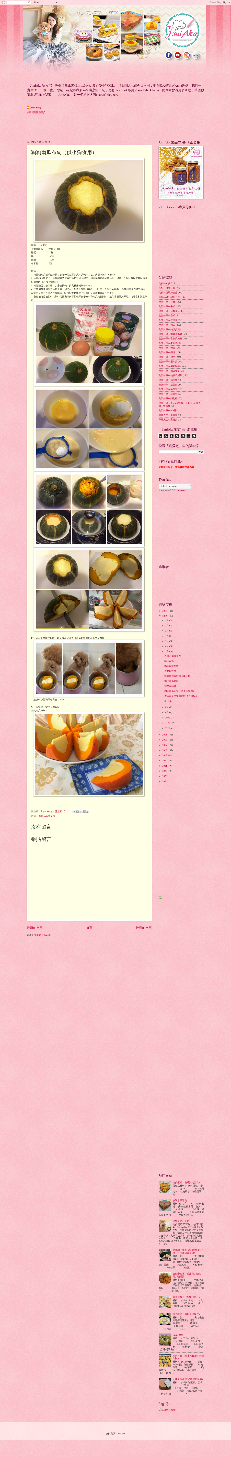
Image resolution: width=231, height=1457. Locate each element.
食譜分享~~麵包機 (168, 398)
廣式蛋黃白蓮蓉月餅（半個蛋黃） (182, 695)
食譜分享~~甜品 (167, 356)
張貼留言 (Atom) (42, 934)
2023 (165, 776)
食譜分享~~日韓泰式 (169, 310)
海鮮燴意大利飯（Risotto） (178, 675)
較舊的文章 (144, 927)
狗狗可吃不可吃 (181, 1221)
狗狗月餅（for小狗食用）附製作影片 (188, 1357)
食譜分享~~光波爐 (168, 320)
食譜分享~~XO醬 (167, 410)
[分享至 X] (80, 811)
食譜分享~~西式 (167, 324)
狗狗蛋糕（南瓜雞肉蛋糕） (187, 1182)
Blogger (121, 1433)
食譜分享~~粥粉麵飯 (169, 366)
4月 (167, 635)
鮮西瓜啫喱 (170, 685)
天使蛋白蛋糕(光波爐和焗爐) (188, 1379)
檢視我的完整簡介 (36, 112)
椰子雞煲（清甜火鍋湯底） (187, 1314)
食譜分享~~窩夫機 (168, 379)
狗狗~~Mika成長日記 (169, 297)
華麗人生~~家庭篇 (168, 419)
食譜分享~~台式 (167, 315)
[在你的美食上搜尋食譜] (167, 1409)
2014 (165, 615)
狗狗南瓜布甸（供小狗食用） (179, 690)
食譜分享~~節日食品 (169, 370)
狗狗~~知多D (165, 283)
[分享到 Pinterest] (87, 811)
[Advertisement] (88, 126)
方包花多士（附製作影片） (187, 1297)
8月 (167, 707)
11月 (167, 722)
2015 (165, 734)
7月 (167, 651)
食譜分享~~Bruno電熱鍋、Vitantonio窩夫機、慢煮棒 (180, 404)
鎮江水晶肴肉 (180, 1200)
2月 (167, 625)
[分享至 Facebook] (84, 811)
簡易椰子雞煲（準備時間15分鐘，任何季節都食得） (188, 1251)
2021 (165, 765)
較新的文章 (35, 927)
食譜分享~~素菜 (167, 347)
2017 (165, 745)
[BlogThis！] (77, 811)
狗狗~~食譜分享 (47, 816)
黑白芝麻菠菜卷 (172, 655)
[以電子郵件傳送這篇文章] (74, 811)
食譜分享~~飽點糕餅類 (170, 375)
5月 (167, 641)
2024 (165, 781)
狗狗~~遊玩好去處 (168, 292)
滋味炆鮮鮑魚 (171, 665)
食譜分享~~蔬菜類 (168, 384)
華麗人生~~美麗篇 (168, 414)
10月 (167, 717)
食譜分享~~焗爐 (167, 352)
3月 (167, 630)
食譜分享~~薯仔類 (168, 389)
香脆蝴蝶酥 (170, 670)
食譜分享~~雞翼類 (168, 393)
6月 (167, 646)
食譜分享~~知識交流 (169, 329)
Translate (181, 490)
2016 (165, 739)
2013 (165, 610)
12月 (167, 728)
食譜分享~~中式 (167, 306)
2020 (165, 760)
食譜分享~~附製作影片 (170, 333)
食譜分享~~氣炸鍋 (168, 343)
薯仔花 (167, 700)
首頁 (89, 927)
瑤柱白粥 (169, 660)
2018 (165, 750)
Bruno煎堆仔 (179, 1334)
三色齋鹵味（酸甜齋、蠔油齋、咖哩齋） (187, 1275)
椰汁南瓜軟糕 (171, 680)
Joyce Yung (35, 107)
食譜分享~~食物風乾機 (170, 338)
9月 (167, 712)
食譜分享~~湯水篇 (168, 361)
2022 (165, 770)
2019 (165, 755)
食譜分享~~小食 (167, 301)
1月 (167, 620)
